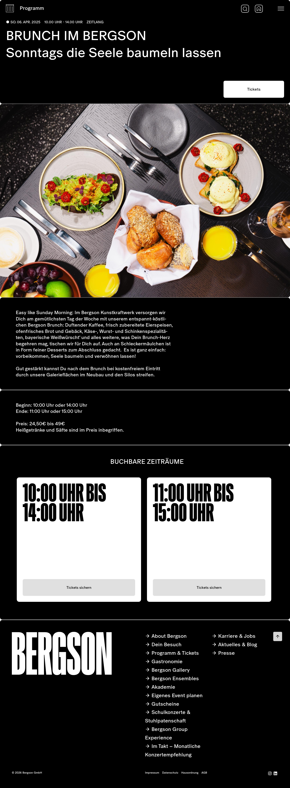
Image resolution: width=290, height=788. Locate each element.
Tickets (253, 89)
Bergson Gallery (170, 670)
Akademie (162, 687)
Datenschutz (170, 773)
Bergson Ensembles (174, 678)
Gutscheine (164, 704)
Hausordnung (189, 773)
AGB (204, 773)
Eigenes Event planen (176, 695)
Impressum (152, 773)
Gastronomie (166, 661)
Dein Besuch (165, 644)
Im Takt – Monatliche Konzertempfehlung (172, 750)
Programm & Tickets (174, 653)
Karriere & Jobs (236, 636)
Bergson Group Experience (166, 733)
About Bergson (168, 636)
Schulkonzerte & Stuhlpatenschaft (167, 716)
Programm (32, 8)
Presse (226, 653)
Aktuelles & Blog (237, 644)
